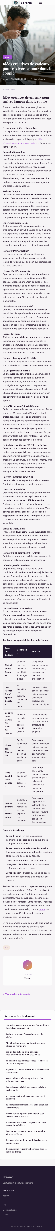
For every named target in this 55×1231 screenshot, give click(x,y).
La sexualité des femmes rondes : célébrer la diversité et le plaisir (27, 1062)
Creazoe (26, 3)
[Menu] (40, 3)
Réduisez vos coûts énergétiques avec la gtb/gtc (24, 1035)
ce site (42, 909)
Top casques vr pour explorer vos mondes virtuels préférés (25, 1132)
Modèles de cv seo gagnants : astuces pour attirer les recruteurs (25, 1044)
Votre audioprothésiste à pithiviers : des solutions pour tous (24, 1079)
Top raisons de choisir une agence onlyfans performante (26, 1088)
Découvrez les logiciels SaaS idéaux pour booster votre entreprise (25, 1115)
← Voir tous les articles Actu (16, 994)
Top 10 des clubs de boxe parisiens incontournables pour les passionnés (23, 1053)
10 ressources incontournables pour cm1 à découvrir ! (25, 1097)
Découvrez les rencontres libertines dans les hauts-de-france (26, 1150)
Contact (6, 1214)
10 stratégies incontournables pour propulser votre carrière (27, 1106)
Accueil (6, 89)
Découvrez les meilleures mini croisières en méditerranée (26, 1141)
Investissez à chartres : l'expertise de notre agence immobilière (26, 1124)
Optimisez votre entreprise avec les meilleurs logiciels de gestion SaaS (27, 1026)
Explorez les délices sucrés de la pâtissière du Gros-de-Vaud (27, 1071)
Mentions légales (10, 1210)
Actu (7, 57)
